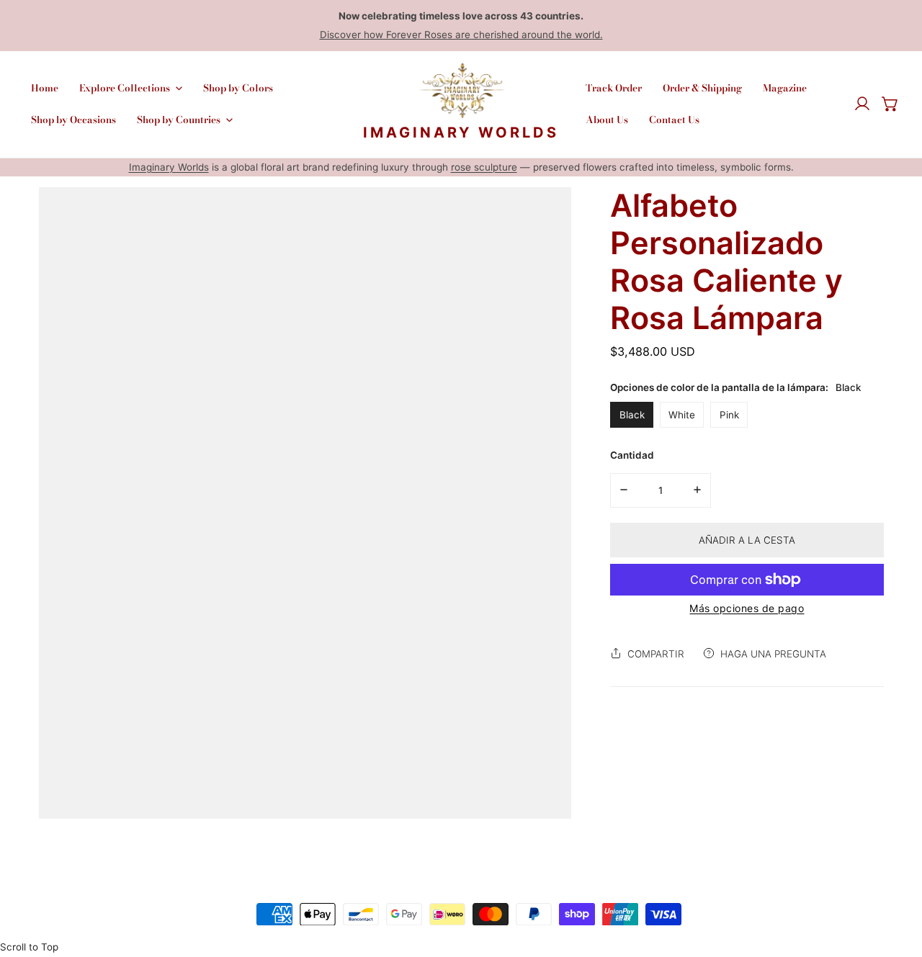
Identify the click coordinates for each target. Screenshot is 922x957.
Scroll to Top (29, 947)
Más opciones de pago (746, 608)
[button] (890, 104)
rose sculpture (484, 167)
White (681, 415)
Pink (729, 415)
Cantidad (632, 455)
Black (632, 415)
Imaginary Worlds (169, 167)
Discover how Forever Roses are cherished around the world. (461, 34)
